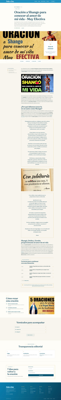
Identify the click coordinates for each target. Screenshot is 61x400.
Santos (39, 1)
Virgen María (31, 392)
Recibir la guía (41, 375)
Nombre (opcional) (30, 366)
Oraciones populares (23, 391)
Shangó (22, 251)
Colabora (49, 391)
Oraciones (36, 1)
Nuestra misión (50, 389)
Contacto (49, 392)
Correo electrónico (30, 370)
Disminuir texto (28, 61)
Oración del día (23, 388)
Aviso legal (45, 398)
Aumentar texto (34, 61)
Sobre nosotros (50, 388)
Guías (40, 388)
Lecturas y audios (41, 392)
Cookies (51, 398)
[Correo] (12, 394)
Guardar (40, 61)
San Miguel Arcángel (32, 391)
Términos (54, 398)
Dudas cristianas (43, 1)
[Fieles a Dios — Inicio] (10, 1)
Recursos (48, 1)
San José (31, 389)
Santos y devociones (32, 388)
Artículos (40, 389)
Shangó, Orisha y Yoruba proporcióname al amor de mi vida (13, 72)
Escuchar (22, 61)
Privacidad (48, 398)
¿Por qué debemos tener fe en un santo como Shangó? (12, 70)
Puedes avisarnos (42, 354)
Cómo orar (22, 392)
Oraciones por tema (23, 389)
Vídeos (40, 391)
